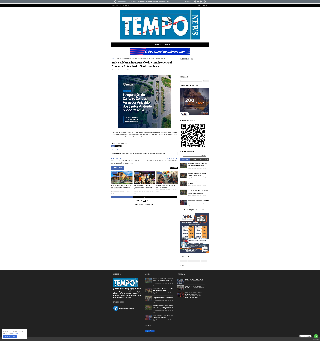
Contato (205, 5)
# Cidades (118, 146)
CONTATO (167, 44)
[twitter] (123, 5)
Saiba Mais (15, 333)
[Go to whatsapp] (316, 336)
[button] (10, 336)
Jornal (197, 261)
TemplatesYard (165, 339)
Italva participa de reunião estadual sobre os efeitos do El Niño (143, 187)
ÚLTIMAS (185, 159)
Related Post (117, 168)
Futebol (190, 261)
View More (174, 167)
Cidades (119, 58)
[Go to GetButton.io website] (316, 339)
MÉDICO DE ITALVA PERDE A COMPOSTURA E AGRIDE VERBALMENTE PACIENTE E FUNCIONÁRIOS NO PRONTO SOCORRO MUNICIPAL (189, 296)
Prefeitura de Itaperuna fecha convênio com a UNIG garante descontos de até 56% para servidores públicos (198, 192)
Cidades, (138, 69)
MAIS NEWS (204, 159)
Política (204, 261)
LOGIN (182, 265)
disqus (144, 197)
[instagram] (126, 5)
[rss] (129, 5)
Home (198, 5)
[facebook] (120, 5)
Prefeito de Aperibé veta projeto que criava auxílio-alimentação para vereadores (121, 187)
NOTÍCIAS (158, 44)
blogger (122, 197)
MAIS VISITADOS (194, 160)
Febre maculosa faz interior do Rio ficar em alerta (165, 186)
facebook (165, 197)
